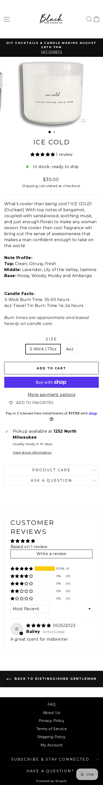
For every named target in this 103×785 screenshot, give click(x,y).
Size (51, 339)
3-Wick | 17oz (43, 349)
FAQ (52, 704)
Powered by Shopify (51, 781)
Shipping (30, 186)
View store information (32, 452)
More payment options (51, 394)
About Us (51, 712)
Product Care (51, 470)
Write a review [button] (51, 553)
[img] (39, 625)
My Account (51, 745)
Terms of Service (51, 729)
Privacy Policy (51, 720)
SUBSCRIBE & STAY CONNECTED (50, 759)
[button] (43, 154)
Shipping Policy (52, 737)
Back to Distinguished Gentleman (55, 679)
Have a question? (50, 771)
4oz (70, 349)
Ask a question (51, 480)
